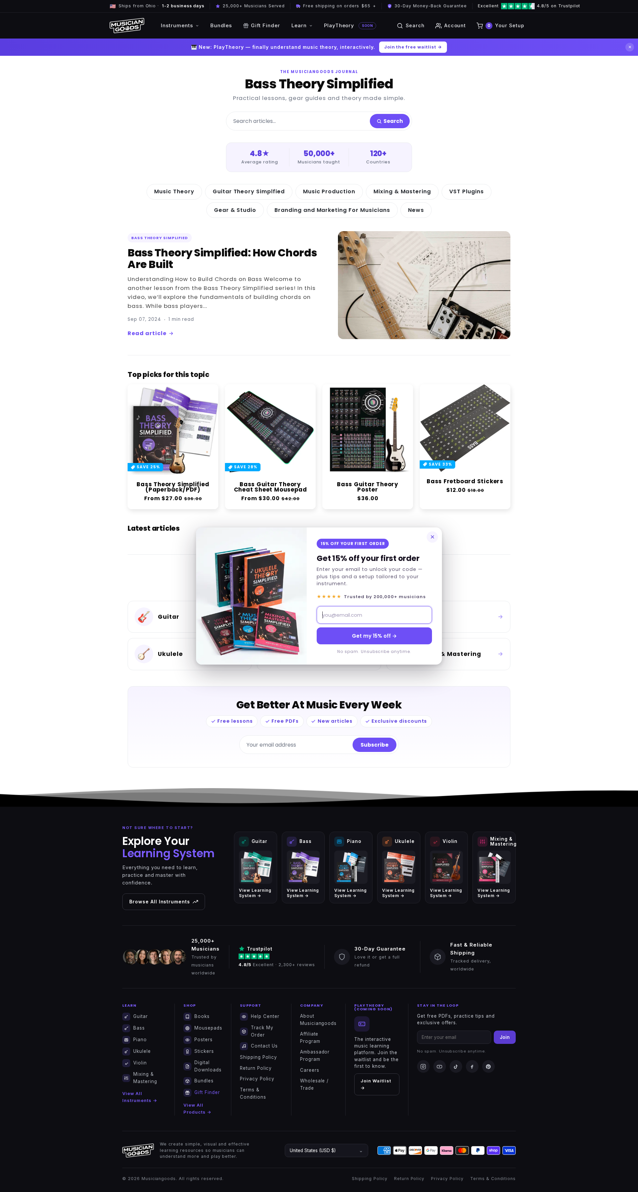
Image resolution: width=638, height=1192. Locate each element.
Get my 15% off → (374, 635)
